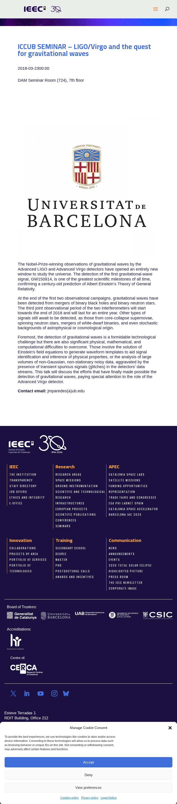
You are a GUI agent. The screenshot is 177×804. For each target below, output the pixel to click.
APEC (114, 467)
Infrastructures (70, 503)
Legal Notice (109, 797)
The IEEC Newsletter (126, 582)
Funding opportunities (128, 486)
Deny (89, 775)
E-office (16, 503)
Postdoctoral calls (73, 571)
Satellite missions (125, 480)
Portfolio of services (28, 559)
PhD (59, 565)
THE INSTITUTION (22, 475)
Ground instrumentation (77, 486)
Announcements (122, 554)
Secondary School (71, 548)
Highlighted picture (126, 571)
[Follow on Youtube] (41, 694)
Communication (125, 540)
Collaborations (22, 548)
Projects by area (23, 554)
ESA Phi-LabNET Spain (126, 503)
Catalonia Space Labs (127, 475)
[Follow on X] (13, 693)
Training (64, 540)
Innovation (20, 540)
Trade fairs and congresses (132, 497)
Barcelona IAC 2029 (125, 515)
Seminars (63, 526)
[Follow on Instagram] (54, 694)
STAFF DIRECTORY (23, 486)
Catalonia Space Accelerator (133, 509)
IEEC (13, 467)
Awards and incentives (75, 577)
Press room (118, 577)
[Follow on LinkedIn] (27, 694)
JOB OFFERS (18, 492)
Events (114, 559)
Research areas (69, 475)
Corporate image (123, 588)
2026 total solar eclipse (130, 565)
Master (62, 559)
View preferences (88, 788)
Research (65, 467)
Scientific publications (76, 515)
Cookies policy (69, 797)
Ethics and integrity (27, 497)
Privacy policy (89, 797)
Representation (122, 492)
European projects (72, 509)
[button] (170, 728)
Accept (88, 762)
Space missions (68, 480)
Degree (61, 554)
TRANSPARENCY (21, 480)
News (113, 548)
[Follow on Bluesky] (66, 693)
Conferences (66, 520)
